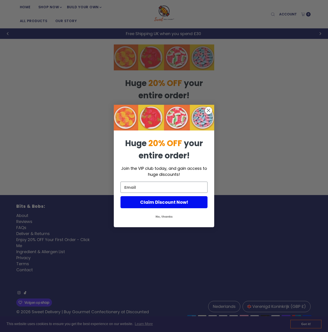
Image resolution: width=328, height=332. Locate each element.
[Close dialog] (208, 110)
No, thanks (164, 216)
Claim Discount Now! (164, 202)
